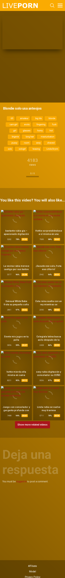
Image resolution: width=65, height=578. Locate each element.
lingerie (15, 136)
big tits (38, 118)
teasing (36, 149)
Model (32, 571)
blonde (51, 118)
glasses (26, 130)
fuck (54, 124)
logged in (21, 481)
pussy (14, 143)
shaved (50, 143)
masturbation (47, 136)
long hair (29, 136)
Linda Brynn (52, 149)
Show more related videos (32, 424)
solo (9, 149)
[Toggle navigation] (60, 5)
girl (14, 130)
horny (40, 130)
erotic (27, 124)
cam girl (13, 124)
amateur (24, 118)
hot (51, 130)
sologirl (22, 149)
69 (11, 118)
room (26, 143)
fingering (40, 124)
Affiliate (32, 566)
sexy (38, 143)
